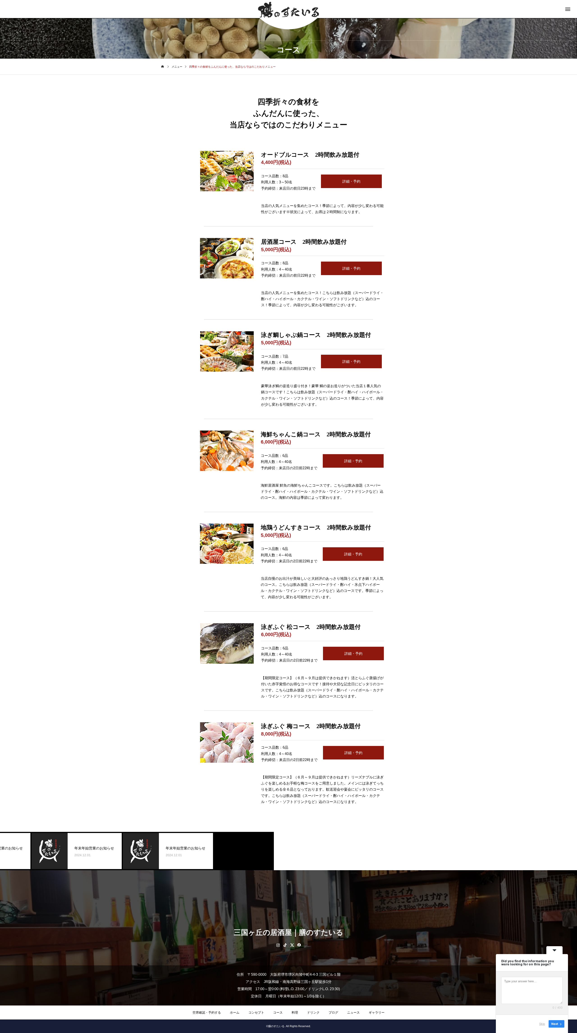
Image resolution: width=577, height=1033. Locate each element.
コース (278, 1012)
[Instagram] (278, 945)
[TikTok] (285, 945)
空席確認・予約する (206, 1012)
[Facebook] (299, 945)
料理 (295, 1012)
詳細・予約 (351, 181)
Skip (542, 1024)
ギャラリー (377, 1012)
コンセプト (256, 1012)
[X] (292, 945)
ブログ (333, 1012)
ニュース (353, 1012)
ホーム (234, 1012)
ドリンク (313, 1012)
